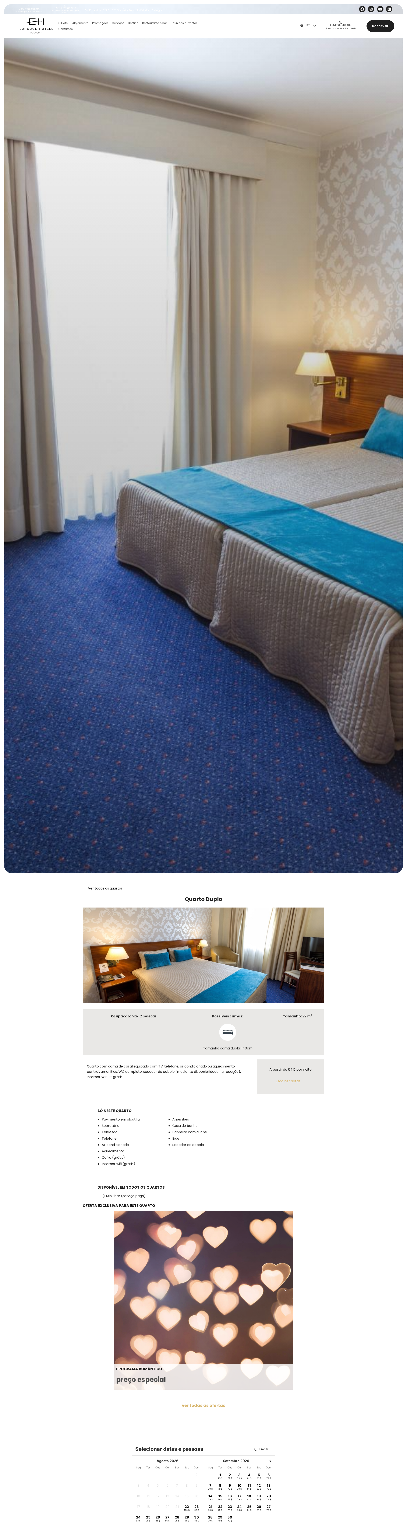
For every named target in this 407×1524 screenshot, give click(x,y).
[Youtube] (380, 9)
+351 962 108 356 (65, 8)
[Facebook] (362, 9)
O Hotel (63, 23)
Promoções (100, 23)
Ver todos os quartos (105, 888)
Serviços (118, 23)
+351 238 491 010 (29, 9)
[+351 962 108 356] (65, 5)
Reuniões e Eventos (184, 23)
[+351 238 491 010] (29, 7)
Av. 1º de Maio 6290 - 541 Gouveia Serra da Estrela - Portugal (123, 10)
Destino (133, 23)
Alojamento (80, 23)
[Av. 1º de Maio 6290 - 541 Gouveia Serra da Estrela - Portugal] (123, 8)
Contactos (65, 29)
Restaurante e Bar (154, 23)
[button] (87, 955)
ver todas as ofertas (203, 1405)
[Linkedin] (389, 9)
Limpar (263, 1449)
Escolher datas (288, 1081)
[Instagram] (371, 9)
